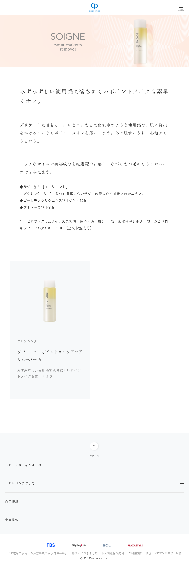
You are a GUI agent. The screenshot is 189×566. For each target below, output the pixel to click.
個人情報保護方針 (113, 553)
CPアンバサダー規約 (168, 553)
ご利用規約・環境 (140, 553)
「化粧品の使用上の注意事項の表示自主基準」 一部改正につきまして (52, 553)
